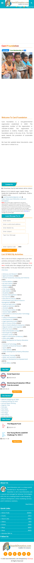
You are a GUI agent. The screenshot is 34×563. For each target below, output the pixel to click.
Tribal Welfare (9, 350)
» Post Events (4, 411)
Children (8, 287)
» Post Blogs (4, 413)
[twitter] (10, 554)
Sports (7, 348)
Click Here (5, 270)
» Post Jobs (3, 407)
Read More (17, 392)
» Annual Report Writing (8, 403)
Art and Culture (10, 283)
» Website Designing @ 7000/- (9, 399)
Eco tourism (8, 297)
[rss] (29, 554)
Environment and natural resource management (13, 301)
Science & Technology (11, 344)
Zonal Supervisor (13, 374)
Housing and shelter (11, 310)
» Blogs (16, 527)
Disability (8, 293)
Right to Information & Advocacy (15, 336)
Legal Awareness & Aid (12, 321)
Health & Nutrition (11, 306)
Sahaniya (30, 558)
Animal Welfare (10, 281)
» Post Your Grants (6, 416)
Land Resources (10, 319)
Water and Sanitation (11, 357)
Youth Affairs (9, 363)
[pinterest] (24, 554)
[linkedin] (19, 554)
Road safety (8, 338)
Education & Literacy (11, 298)
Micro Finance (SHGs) (12, 323)
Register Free (30, 7)
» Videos (16, 521)
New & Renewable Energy (13, 331)
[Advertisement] (17, 26)
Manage (5, 50)
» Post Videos (4, 415)
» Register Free (5, 405)
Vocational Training (11, 355)
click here (26, 211)
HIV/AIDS (8, 308)
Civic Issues (9, 289)
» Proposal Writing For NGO (9, 401)
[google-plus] (15, 554)
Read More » (30, 504)
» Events (16, 524)
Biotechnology (9, 285)
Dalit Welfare (9, 291)
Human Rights (10, 312)
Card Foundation (10, 46)
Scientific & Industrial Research (15, 346)
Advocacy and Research (12, 274)
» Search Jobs (16, 518)
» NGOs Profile (16, 513)
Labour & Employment (12, 317)
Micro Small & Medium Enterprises (16, 325)
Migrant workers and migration (14, 327)
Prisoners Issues (10, 334)
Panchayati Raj (10, 333)
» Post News (4, 409)
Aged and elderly (10, 276)
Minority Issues (10, 329)
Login (20, 7)
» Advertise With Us (6, 533)
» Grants (16, 516)
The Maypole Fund (14, 424)
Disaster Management (12, 295)
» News (16, 530)
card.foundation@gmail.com (12, 197)
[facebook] (5, 554)
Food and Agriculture (12, 304)
